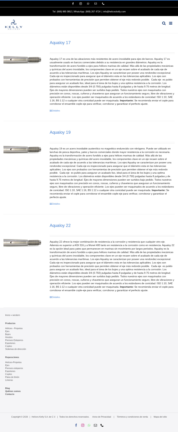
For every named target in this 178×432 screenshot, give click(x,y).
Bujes (8, 334)
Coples (8, 346)
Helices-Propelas (13, 362)
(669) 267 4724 (93, 11)
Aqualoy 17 (60, 42)
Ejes (7, 331)
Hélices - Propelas (14, 328)
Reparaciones (12, 357)
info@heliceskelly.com (114, 11)
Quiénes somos (13, 391)
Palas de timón (12, 377)
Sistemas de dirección (15, 349)
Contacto (9, 394)
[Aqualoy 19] (23, 149)
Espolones (10, 343)
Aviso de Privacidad (101, 417)
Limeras (9, 380)
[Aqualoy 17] (23, 60)
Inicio (7, 315)
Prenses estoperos (14, 368)
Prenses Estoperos (14, 340)
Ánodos (9, 337)
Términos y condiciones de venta (132, 417)
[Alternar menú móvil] (171, 23)
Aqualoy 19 (60, 132)
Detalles (56, 111)
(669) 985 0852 (64, 11)
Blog (7, 388)
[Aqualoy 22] (23, 242)
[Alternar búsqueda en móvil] (164, 23)
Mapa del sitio (160, 417)
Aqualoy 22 (60, 225)
